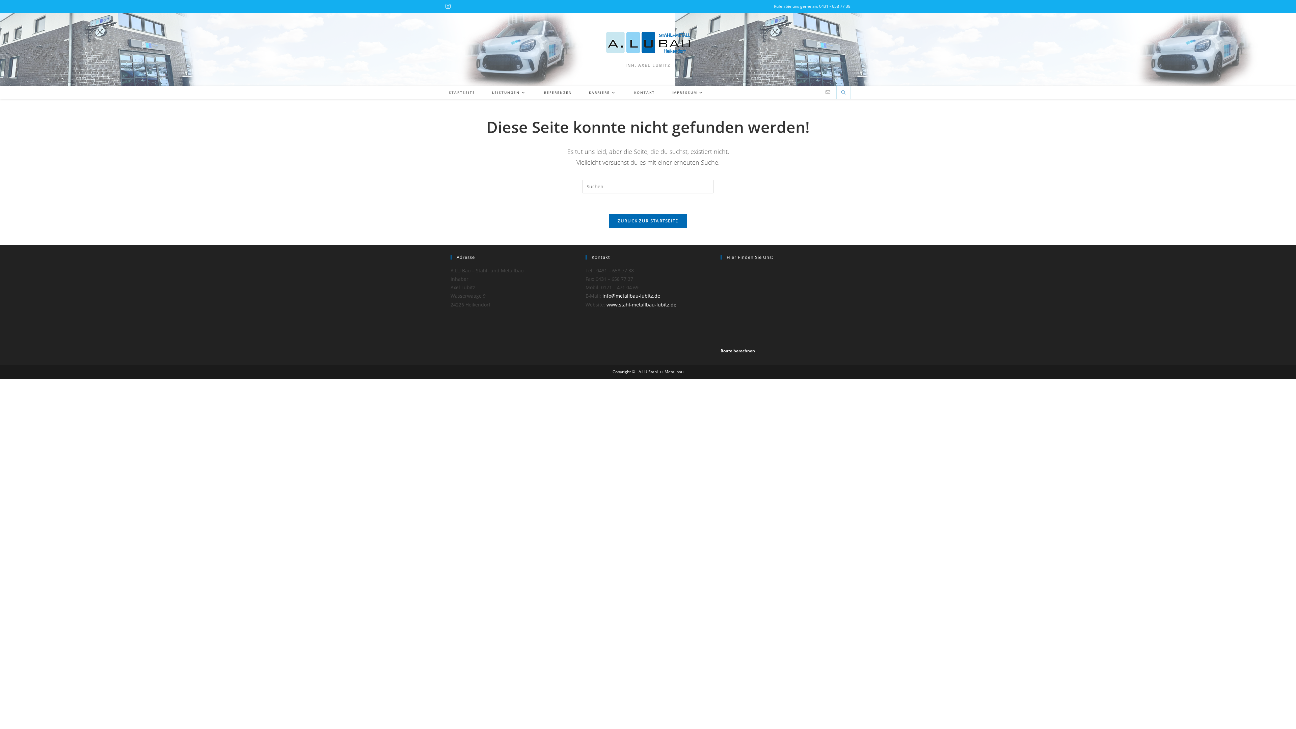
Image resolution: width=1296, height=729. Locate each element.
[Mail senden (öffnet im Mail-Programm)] (828, 92)
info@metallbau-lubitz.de (631, 296)
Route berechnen (738, 351)
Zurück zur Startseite (648, 221)
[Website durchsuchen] (843, 93)
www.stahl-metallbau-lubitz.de (641, 304)
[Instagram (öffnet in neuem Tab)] (448, 6)
